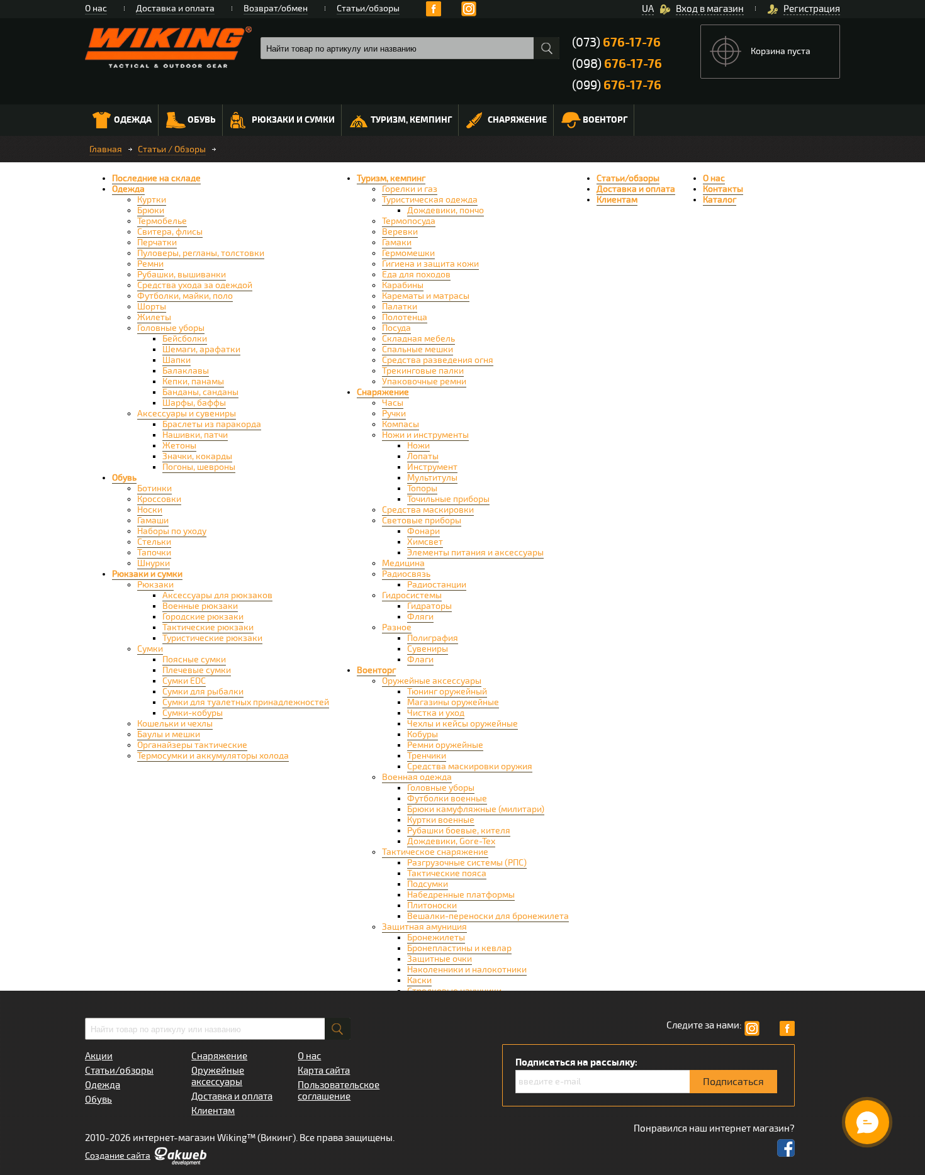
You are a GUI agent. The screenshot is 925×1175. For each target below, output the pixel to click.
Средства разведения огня (437, 360)
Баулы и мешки (168, 734)
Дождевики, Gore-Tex (451, 841)
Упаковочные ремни (424, 381)
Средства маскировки (428, 509)
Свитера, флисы (170, 231)
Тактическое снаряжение (435, 852)
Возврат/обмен (276, 8)
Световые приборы (421, 520)
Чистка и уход (435, 713)
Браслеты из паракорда (211, 424)
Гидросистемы (412, 595)
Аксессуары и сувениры (186, 413)
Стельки (154, 542)
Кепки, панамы (193, 381)
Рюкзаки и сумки (293, 119)
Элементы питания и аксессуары (475, 552)
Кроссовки (159, 499)
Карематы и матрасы (425, 296)
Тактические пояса (446, 873)
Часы (392, 403)
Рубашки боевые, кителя (458, 830)
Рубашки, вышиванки (181, 274)
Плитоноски (432, 905)
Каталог (719, 199)
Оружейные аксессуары (431, 681)
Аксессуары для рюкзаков (217, 595)
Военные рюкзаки (200, 606)
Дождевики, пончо (445, 210)
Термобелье (162, 221)
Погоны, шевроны (198, 467)
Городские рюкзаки (203, 616)
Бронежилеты (436, 937)
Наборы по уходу (171, 531)
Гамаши (153, 520)
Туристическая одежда (430, 199)
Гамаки (397, 242)
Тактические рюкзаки (208, 627)
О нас (96, 8)
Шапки (176, 360)
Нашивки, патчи (195, 435)
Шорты (151, 306)
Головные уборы (171, 328)
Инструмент (432, 467)
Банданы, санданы (200, 392)
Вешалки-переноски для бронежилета (488, 916)
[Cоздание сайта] (180, 1162)
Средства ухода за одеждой (194, 285)
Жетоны (179, 445)
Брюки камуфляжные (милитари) (475, 809)
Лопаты (423, 456)
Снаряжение (517, 119)
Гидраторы (429, 606)
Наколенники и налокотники (467, 969)
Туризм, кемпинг (411, 119)
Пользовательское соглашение (338, 1090)
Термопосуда (408, 221)
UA (648, 8)
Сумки (150, 648)
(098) (617, 64)
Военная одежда (417, 777)
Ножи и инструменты (425, 435)
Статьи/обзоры (368, 8)
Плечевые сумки (196, 670)
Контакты (723, 189)
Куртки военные (440, 820)
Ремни (150, 264)
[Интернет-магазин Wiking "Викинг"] (168, 47)
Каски (419, 980)
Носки (149, 509)
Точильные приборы (448, 499)
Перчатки (157, 242)
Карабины (402, 285)
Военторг (605, 119)
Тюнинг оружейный (447, 691)
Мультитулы (432, 477)
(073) (616, 42)
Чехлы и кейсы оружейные (462, 723)
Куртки (151, 199)
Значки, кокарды (197, 456)
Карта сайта (324, 1070)
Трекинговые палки (423, 370)
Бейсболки (184, 338)
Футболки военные (447, 798)
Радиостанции (436, 584)
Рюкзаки (155, 584)
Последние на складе (156, 178)
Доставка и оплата (175, 8)
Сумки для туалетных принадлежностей (245, 702)
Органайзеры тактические (192, 745)
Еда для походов (416, 274)
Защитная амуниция (424, 927)
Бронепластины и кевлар (459, 948)
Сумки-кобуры (192, 713)
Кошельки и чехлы (175, 723)
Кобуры (422, 734)
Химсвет (425, 542)
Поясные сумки (194, 659)
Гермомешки (408, 253)
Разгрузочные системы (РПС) (467, 862)
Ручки (394, 413)
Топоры (422, 488)
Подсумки (427, 884)
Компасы (400, 424)
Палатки (399, 306)
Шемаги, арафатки (201, 349)
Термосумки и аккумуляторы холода (213, 755)
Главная (105, 149)
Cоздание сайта (117, 1155)
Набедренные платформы (461, 894)
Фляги (420, 616)
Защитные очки (439, 959)
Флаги (420, 659)
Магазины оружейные (453, 702)
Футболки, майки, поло (185, 296)
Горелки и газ (409, 189)
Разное (397, 627)
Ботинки (154, 488)
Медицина (403, 563)
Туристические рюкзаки (212, 638)
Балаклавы (185, 370)
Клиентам (617, 199)
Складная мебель (418, 338)
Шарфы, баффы (194, 403)
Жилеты (154, 317)
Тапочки (154, 552)
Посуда (396, 328)
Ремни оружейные (445, 745)
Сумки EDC (184, 681)
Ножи (418, 445)
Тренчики (426, 755)
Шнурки (153, 563)
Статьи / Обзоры (172, 149)
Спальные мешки (417, 349)
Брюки (150, 210)
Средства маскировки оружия (469, 766)
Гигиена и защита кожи (430, 264)
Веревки (400, 231)
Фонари (423, 531)
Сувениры (427, 648)
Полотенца (404, 317)
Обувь (202, 119)
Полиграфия (432, 638)
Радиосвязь (406, 574)
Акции (99, 1056)
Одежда (133, 119)
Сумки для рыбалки (203, 691)
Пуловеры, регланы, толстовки (200, 253)
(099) (616, 85)
